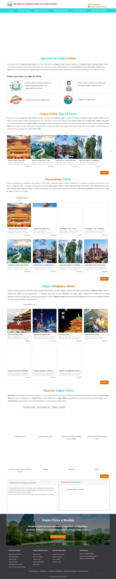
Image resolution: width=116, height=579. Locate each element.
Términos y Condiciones (82, 407)
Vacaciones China (76, 198)
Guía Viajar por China (34, 407)
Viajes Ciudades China (72, 304)
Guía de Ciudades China (58, 407)
